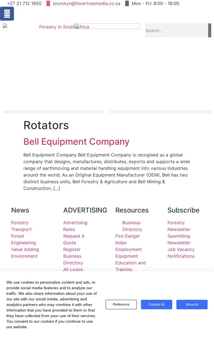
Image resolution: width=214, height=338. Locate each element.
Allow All (192, 304)
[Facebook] (7, 14)
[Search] (209, 30)
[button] (53, 112)
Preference (121, 304)
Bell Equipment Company (76, 141)
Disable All (157, 304)
